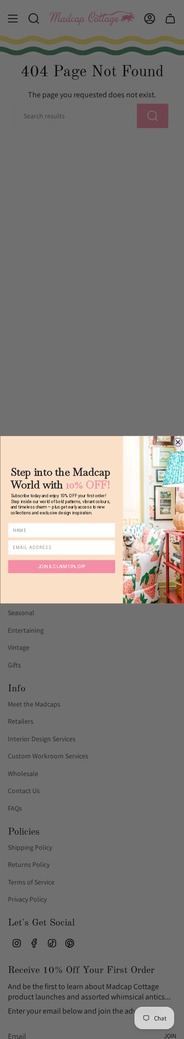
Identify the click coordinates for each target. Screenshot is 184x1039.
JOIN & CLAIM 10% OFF (61, 566)
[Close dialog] (178, 442)
